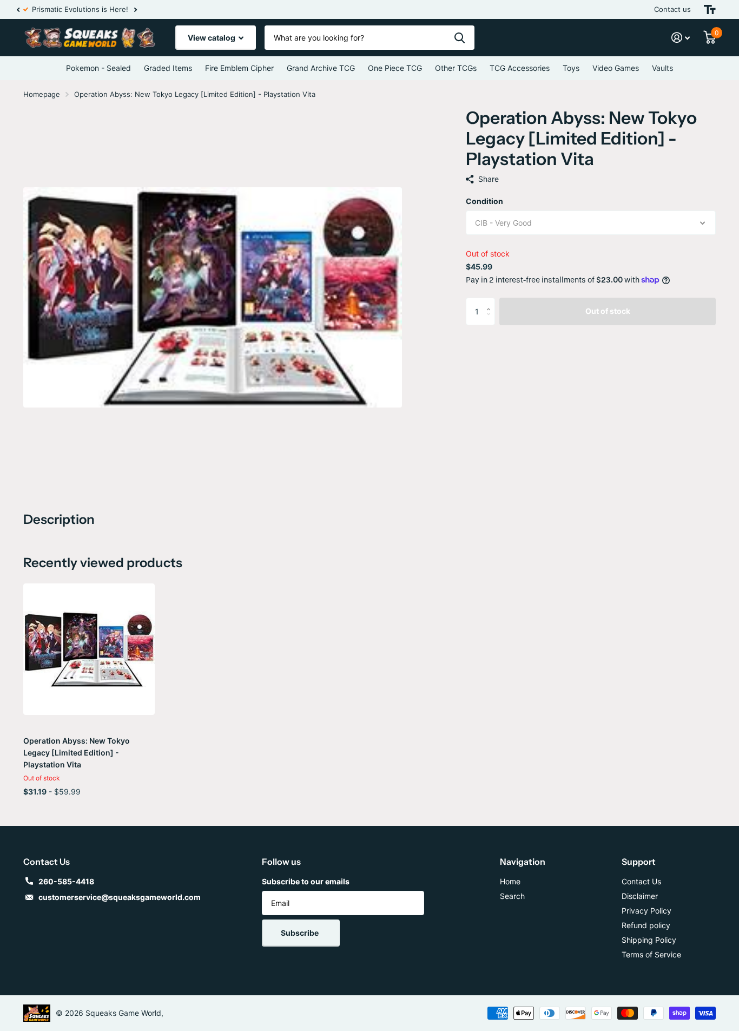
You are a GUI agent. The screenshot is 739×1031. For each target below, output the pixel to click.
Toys (571, 68)
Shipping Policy (649, 939)
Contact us (672, 9)
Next (142, 9)
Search (512, 896)
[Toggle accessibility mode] (710, 9)
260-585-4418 (66, 881)
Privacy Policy (646, 910)
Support (639, 861)
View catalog (212, 37)
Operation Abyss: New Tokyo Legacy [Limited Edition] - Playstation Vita (76, 752)
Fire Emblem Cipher (239, 68)
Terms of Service (651, 954)
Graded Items (168, 68)
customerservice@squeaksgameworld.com (119, 897)
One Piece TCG (395, 68)
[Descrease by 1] (490, 320)
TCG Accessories (520, 68)
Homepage (41, 94)
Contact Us (641, 881)
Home (510, 881)
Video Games (615, 68)
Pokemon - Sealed (98, 68)
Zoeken (459, 37)
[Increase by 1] (490, 301)
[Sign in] (680, 37)
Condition (484, 201)
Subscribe (300, 932)
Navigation (522, 861)
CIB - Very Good (503, 222)
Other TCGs (456, 68)
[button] (17, 9)
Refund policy (646, 925)
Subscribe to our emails (305, 881)
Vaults (662, 68)
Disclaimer (640, 896)
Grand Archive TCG (321, 68)
